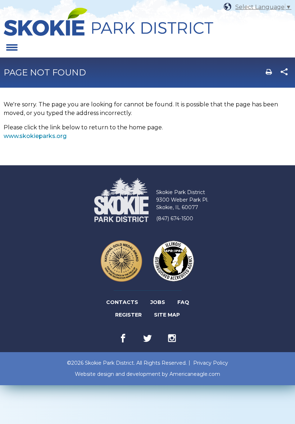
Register (129, 316)
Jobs (158, 304)
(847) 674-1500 (174, 218)
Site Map (167, 315)
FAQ (183, 302)
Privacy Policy (210, 363)
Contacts (122, 302)
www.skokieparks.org (35, 136)
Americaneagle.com (194, 374)
